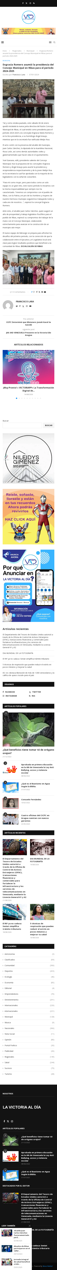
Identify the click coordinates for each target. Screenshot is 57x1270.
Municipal (30, 51)
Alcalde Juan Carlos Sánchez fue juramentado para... (21, 1234)
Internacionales (29, 1005)
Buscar (6, 420)
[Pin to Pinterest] (42, 292)
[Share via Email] (45, 292)
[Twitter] (26, 3)
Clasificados (29, 959)
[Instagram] (30, 3)
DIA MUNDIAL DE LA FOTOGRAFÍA (18, 653)
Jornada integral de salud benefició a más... (22, 1261)
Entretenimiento (29, 999)
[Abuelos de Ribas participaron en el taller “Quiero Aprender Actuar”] (7, 1248)
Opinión (29, 1039)
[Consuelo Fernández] (11, 803)
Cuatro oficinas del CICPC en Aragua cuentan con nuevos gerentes (35, 818)
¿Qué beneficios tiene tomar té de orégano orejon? (28, 751)
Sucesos (29, 1068)
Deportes (29, 971)
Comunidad (29, 965)
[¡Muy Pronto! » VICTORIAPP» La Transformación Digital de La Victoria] (28, 367)
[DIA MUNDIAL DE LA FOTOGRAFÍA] (42, 847)
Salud (29, 1062)
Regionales (16, 51)
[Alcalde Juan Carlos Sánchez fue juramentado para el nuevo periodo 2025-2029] (7, 1233)
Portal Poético (29, 1045)
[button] (5, 374)
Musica (29, 1022)
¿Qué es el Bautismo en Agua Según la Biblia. (35, 785)
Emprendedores (29, 994)
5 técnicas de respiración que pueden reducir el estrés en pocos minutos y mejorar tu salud (27, 665)
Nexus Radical (47, 1266)
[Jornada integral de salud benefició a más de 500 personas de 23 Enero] (7, 1261)
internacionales (29, 1011)
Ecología (29, 977)
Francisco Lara (18, 74)
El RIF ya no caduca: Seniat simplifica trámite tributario (26, 659)
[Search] (54, 42)
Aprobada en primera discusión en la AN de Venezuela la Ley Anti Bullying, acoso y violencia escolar (37, 768)
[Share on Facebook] (36, 292)
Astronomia (29, 954)
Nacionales (29, 1028)
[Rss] (34, 3)
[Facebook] (22, 3)
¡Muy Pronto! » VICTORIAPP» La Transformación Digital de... (28, 389)
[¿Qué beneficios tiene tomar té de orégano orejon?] (28, 730)
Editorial (29, 988)
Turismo (29, 1074)
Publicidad (29, 1051)
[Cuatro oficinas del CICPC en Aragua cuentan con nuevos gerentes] (11, 819)
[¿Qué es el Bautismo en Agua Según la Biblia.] (11, 787)
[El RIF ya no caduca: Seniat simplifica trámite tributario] (15, 912)
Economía (29, 982)
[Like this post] (34, 292)
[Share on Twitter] (39, 292)
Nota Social (29, 1034)
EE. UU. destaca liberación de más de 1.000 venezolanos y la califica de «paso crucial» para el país (28, 674)
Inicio (5, 51)
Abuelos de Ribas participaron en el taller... (22, 1248)
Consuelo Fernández (31, 799)
